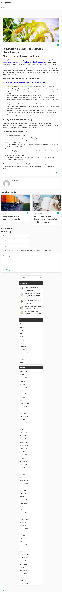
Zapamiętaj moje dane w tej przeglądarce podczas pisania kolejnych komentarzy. (27, 250)
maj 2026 (22, 381)
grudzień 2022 (24, 512)
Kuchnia (22, 336)
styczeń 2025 (23, 432)
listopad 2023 (23, 477)
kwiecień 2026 (23, 384)
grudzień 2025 (24, 397)
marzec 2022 (23, 538)
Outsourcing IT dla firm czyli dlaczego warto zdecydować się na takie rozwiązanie (45, 219)
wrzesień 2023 (24, 484)
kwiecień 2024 (23, 461)
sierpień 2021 (23, 561)
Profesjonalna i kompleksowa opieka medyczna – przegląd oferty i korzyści (32, 289)
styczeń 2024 (23, 471)
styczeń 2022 (23, 545)
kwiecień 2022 (23, 535)
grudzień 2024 (24, 435)
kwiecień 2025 (23, 423)
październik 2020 (24, 583)
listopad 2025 (23, 400)
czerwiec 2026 (24, 378)
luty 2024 (22, 467)
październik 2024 (24, 442)
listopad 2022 (23, 516)
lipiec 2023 (23, 490)
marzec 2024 (23, 464)
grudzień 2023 (24, 474)
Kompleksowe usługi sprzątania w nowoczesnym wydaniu (33, 307)
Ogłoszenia (23, 346)
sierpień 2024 (23, 448)
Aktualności (23, 324)
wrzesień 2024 (24, 445)
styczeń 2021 (23, 580)
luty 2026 (22, 390)
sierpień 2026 (23, 371)
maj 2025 (22, 419)
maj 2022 (22, 532)
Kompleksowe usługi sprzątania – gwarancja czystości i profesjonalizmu (33, 302)
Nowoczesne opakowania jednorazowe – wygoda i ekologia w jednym (33, 313)
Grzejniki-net (6, 2)
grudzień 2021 (24, 548)
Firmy (21, 333)
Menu (4, 7)
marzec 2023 (23, 503)
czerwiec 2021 (24, 564)
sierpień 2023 (23, 487)
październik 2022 (24, 519)
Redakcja (15, 180)
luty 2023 (22, 506)
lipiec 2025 (23, 413)
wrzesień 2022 (24, 522)
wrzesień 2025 (24, 406)
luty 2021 (22, 577)
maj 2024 (22, 458)
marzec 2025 (23, 426)
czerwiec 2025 (24, 416)
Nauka (21, 343)
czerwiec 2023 (24, 493)
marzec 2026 (23, 387)
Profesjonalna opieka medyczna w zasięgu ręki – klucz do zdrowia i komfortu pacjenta (33, 295)
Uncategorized (24, 352)
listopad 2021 (23, 551)
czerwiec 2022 (24, 528)
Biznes (12, 45)
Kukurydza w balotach (26, 86)
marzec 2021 (23, 573)
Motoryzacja (23, 340)
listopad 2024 (23, 439)
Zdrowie (22, 359)
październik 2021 (24, 554)
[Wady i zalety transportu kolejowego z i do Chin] (15, 203)
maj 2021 (22, 567)
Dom (21, 330)
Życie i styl (22, 362)
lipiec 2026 (23, 374)
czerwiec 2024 (24, 455)
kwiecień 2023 (23, 500)
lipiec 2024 (23, 451)
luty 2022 (22, 541)
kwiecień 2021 (23, 570)
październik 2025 (24, 403)
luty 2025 (22, 429)
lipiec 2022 (23, 525)
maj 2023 (22, 496)
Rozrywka (22, 349)
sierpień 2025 (23, 410)
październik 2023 (24, 480)
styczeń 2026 (23, 394)
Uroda (21, 356)
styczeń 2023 (23, 509)
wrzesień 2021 (24, 557)
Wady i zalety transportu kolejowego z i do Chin (12, 217)
